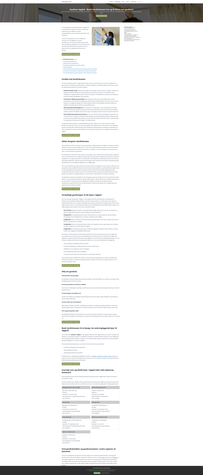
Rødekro (95, 356)
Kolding (105, 356)
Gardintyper (117, 1)
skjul (76, 59)
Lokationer (133, 1)
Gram (63, 358)
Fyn (108, 457)
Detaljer (113, 470)
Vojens (114, 356)
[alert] (101, 470)
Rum (123, 1)
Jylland (103, 457)
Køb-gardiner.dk (66, 2)
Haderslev (100, 356)
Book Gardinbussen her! (101, 15)
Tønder (110, 356)
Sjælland (115, 457)
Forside (111, 1)
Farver (127, 1)
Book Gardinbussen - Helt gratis (71, 54)
